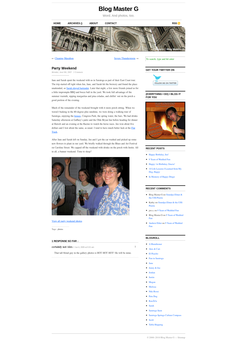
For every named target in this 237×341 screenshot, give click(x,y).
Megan (152, 282)
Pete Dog (153, 296)
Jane (151, 263)
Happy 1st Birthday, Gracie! (162, 164)
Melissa (152, 286)
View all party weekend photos (67, 221)
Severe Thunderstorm (124, 58)
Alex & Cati (154, 248)
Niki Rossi (154, 291)
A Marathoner (155, 244)
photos (60, 229)
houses (77, 115)
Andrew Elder (155, 223)
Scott (151, 319)
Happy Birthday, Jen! (159, 154)
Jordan (152, 272)
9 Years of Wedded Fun (159, 159)
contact (111, 23)
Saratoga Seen (155, 310)
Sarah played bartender (77, 88)
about (93, 23)
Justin (151, 277)
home (57, 23)
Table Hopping (156, 324)
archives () (75, 23)
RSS (174, 23)
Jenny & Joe (154, 267)
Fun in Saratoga (156, 258)
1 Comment (78, 72)
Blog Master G (118, 8)
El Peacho (153, 253)
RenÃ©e (153, 300)
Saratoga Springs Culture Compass (165, 315)
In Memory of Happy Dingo (162, 176)
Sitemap (181, 337)
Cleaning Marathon (64, 58)
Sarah (151, 305)
